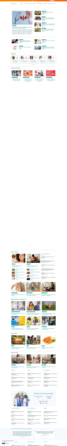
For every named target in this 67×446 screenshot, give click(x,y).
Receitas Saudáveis (44, 11)
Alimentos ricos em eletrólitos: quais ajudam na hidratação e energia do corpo (17, 385)
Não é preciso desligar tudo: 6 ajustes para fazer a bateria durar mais (50, 381)
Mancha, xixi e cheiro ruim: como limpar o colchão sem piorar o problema (50, 377)
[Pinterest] (46, 403)
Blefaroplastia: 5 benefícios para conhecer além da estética (34, 374)
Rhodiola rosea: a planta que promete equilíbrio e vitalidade (34, 423)
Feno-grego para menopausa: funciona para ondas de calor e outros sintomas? (34, 415)
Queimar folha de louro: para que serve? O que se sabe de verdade (50, 385)
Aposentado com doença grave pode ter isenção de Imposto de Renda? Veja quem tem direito (48, 19)
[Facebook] (41, 403)
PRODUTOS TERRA (52, 0)
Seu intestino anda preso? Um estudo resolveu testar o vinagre (35, 275)
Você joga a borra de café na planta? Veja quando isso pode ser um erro (20, 272)
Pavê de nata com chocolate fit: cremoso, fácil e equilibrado (34, 269)
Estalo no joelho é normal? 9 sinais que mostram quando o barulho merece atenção (35, 278)
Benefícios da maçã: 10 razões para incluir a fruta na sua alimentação (18, 374)
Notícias (21, 3)
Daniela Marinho (43, 266)
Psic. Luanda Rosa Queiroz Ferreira (45, 270)
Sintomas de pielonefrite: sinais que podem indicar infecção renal (34, 381)
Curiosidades (45, 3)
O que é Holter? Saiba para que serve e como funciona (33, 385)
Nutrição (34, 3)
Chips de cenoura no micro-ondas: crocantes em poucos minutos (19, 275)
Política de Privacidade (4, 441)
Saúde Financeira (30, 444)
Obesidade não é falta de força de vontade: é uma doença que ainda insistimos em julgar (42, 61)
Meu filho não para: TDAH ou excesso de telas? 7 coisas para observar (20, 277)
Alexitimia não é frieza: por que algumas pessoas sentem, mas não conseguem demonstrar (47, 269)
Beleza (27, 3)
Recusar (7, 443)
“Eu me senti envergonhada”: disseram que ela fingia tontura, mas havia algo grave (35, 272)
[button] (11, 434)
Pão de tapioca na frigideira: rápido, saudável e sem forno (19, 269)
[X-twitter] (44, 403)
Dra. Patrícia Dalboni (46, 416)
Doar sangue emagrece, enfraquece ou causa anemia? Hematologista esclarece (51, 80)
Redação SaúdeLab (46, 382)
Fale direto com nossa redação (38, 396)
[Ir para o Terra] (33, 0)
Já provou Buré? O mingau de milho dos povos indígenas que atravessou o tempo (24, 61)
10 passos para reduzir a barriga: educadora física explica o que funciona (15, 61)
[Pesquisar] (55, 3)
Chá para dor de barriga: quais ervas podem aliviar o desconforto (34, 412)
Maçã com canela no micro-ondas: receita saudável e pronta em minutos (48, 277)
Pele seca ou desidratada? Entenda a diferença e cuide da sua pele (50, 422)
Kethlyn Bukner (29, 420)
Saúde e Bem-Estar (14, 25)
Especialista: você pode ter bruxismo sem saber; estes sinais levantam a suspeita (16, 80)
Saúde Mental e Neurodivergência (45, 268)
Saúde (24, 3)
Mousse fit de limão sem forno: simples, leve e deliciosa (17, 415)
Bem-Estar (49, 3)
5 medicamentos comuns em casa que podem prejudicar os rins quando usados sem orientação (22, 27)
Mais (52, 3)
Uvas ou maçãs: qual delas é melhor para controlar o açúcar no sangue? (18, 377)
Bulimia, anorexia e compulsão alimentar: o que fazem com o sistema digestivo (52, 61)
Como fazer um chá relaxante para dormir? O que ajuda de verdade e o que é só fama (47, 261)
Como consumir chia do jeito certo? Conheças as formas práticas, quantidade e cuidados (17, 381)
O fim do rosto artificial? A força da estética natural (50, 415)
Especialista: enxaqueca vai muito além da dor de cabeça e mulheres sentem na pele (33, 61)
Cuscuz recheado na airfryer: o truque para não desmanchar (47, 257)
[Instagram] (42, 403)
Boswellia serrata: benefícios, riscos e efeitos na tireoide (47, 273)
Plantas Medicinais (39, 3)
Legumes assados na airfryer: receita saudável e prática (17, 412)
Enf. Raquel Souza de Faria (30, 382)
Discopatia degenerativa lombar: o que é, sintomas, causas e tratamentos (34, 377)
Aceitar (4, 443)
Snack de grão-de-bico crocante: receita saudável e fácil (48, 265)
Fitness (31, 3)
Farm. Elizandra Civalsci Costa (44, 262)
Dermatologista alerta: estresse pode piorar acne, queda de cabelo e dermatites (50, 412)
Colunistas (13, 53)
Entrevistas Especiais (16, 68)
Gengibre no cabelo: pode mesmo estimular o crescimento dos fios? (34, 419)
